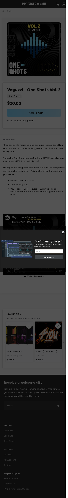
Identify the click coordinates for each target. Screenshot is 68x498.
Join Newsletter (48, 257)
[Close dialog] (63, 232)
